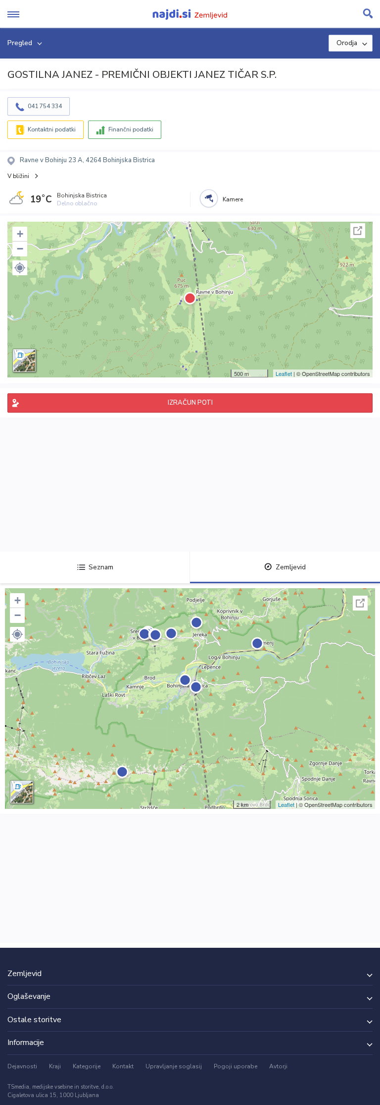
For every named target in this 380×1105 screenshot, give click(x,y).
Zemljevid (291, 567)
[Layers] (24, 360)
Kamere (233, 199)
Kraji (55, 1066)
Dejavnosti (22, 1066)
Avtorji (278, 1066)
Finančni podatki (130, 129)
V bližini (18, 176)
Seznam (101, 567)
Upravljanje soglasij (173, 1066)
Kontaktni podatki (52, 129)
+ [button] (20, 234)
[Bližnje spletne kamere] (209, 198)
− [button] (20, 249)
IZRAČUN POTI (190, 402)
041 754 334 (45, 106)
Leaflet (284, 373)
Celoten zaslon (357, 230)
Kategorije (86, 1066)
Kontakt (123, 1066)
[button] (19, 267)
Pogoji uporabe (235, 1066)
